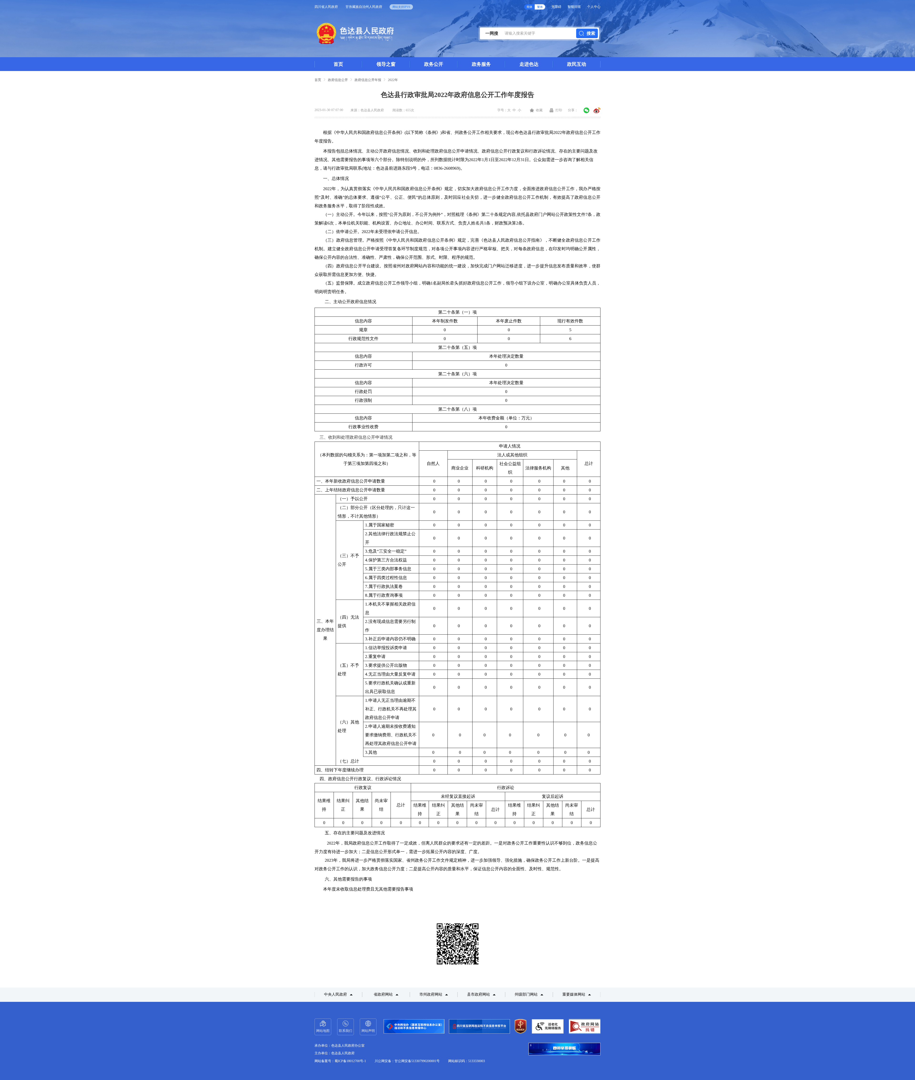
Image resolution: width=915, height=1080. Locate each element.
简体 (529, 7)
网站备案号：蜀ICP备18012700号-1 (340, 1061)
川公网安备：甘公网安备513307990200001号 (407, 1061)
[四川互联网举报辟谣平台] (564, 1049)
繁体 (540, 7)
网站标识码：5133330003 (466, 1061)
